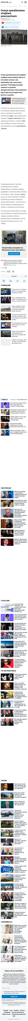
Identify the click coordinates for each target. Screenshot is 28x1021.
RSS (14, 1016)
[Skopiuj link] (17, 281)
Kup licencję (13, 265)
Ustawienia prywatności (19, 1014)
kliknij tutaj (17, 1005)
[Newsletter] (4, 281)
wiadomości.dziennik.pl (12, 6)
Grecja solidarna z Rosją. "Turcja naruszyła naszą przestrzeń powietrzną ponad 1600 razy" (18, 308)
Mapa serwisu (6, 1014)
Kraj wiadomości (22, 399)
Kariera (22, 1010)
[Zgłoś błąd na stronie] (24, 281)
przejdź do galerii (14, 253)
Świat (20, 6)
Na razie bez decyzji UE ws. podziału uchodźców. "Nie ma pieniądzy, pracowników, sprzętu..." (19, 317)
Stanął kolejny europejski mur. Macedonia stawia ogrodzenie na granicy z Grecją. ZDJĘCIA (14, 249)
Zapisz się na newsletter (11, 27)
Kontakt (6, 1010)
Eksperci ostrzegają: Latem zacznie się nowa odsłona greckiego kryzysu (19, 341)
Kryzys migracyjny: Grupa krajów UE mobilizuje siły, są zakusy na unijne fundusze (19, 299)
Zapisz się (14, 996)
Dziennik (3, 6)
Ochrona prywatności (18, 1012)
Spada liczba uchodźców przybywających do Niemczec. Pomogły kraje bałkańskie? (19, 334)
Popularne (13, 399)
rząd (8, 271)
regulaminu (22, 991)
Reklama (16, 1010)
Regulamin (7, 1012)
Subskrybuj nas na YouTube (12, 23)
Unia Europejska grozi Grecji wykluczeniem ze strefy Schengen (18, 101)
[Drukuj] (11, 281)
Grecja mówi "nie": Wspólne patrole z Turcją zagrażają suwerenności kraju (19, 291)
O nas (11, 1010)
